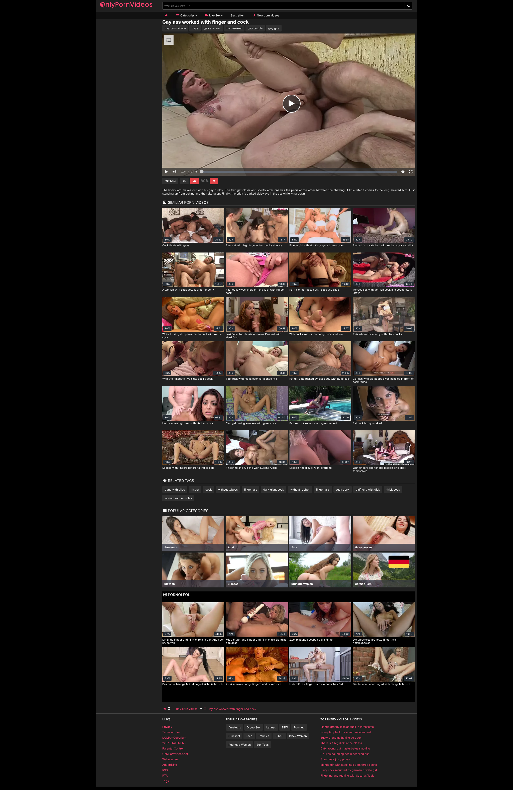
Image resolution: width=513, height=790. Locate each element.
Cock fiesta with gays (175, 245)
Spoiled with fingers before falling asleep (188, 467)
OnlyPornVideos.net (175, 754)
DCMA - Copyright (174, 737)
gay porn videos (175, 28)
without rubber (300, 489)
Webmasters (170, 759)
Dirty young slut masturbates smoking (345, 748)
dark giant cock (273, 489)
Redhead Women (239, 744)
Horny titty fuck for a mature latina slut (345, 732)
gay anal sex (212, 28)
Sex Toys (262, 744)
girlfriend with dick (368, 489)
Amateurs (234, 727)
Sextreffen (237, 15)
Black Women (298, 736)
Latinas (271, 727)
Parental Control (172, 748)
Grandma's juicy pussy (335, 759)
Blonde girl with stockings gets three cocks (316, 245)
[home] (165, 709)
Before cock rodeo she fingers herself (313, 423)
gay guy (273, 28)
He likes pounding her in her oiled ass (344, 754)
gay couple (255, 28)
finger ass (250, 489)
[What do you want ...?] (408, 6)
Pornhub (299, 727)
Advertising (169, 764)
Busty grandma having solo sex (341, 737)
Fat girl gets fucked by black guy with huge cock (319, 378)
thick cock (393, 489)
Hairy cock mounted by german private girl (348, 770)
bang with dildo (175, 489)
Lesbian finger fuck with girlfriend (310, 467)
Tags (165, 781)
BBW (285, 727)
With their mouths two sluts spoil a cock (187, 378)
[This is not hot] (214, 181)
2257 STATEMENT (174, 743)
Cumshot (234, 736)
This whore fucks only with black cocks (377, 334)
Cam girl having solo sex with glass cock (251, 423)
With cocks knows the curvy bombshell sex (316, 334)
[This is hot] (194, 181)
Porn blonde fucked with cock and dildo (314, 289)
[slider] (181, 159)
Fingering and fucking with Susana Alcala (251, 467)
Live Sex (214, 15)
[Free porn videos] (126, 9)
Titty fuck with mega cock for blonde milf (251, 378)
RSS (165, 770)
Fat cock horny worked (367, 423)
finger (195, 489)
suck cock (342, 489)
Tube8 (279, 736)
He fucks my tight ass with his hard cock (187, 423)
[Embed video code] (184, 181)
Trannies (263, 736)
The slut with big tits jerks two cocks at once (254, 245)
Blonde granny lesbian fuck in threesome (347, 726)
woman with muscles (178, 498)
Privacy (167, 726)
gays (195, 28)
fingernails (322, 489)
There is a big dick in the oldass (341, 743)
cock (208, 489)
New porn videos (267, 15)
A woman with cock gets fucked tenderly (188, 289)
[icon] (166, 15)
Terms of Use (171, 732)
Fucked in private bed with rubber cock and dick (383, 245)
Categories (187, 15)
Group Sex (254, 727)
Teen (249, 736)
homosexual (234, 28)
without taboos (228, 489)
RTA (165, 775)
